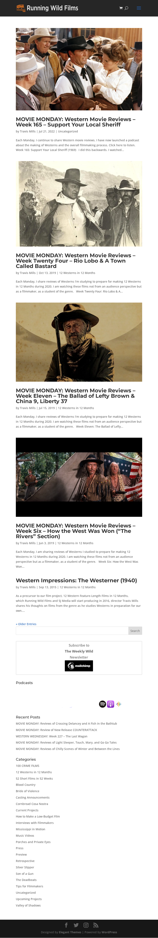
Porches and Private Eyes (33, 842)
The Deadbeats (26, 880)
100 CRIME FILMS (27, 766)
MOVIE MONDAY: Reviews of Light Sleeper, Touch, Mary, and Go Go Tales (66, 742)
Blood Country (25, 785)
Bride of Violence (27, 791)
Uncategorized (68, 131)
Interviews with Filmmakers (35, 823)
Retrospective (25, 861)
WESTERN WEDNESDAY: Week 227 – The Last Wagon (51, 736)
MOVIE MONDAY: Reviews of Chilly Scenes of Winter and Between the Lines (68, 749)
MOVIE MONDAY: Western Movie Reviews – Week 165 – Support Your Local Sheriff (75, 122)
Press (19, 848)
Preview (21, 854)
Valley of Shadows (28, 905)
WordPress (109, 932)
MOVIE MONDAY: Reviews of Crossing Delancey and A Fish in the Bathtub (66, 723)
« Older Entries (26, 624)
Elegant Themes (70, 932)
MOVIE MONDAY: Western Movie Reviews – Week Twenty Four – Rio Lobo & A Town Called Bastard (75, 260)
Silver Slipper (25, 867)
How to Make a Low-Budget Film (38, 816)
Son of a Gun (25, 874)
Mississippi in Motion (30, 829)
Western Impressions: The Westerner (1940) (76, 580)
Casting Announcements (33, 797)
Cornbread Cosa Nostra (32, 804)
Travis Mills (28, 131)
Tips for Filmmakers (29, 886)
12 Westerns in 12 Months (77, 273)
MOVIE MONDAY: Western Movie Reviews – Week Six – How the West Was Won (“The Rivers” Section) (75, 531)
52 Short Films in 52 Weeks (34, 778)
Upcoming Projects (29, 899)
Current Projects (27, 810)
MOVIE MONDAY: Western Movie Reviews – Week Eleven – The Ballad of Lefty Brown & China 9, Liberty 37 (75, 396)
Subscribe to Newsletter (79, 651)
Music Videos (25, 835)
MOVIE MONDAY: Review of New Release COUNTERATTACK (56, 730)
